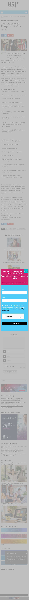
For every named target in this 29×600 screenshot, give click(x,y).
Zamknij (26, 271)
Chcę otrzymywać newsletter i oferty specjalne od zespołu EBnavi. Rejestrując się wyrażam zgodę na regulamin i (14, 308)
